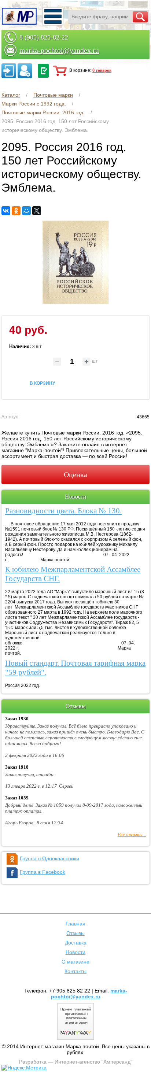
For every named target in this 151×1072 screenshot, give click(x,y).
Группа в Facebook (42, 872)
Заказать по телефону (43, 71)
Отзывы (75, 933)
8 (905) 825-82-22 (43, 37)
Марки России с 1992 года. (33, 104)
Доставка (75, 943)
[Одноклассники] (16, 210)
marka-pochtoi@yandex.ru (59, 50)
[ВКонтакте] (5, 210)
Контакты (75, 971)
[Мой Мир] (26, 210)
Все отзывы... (132, 834)
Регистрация (25, 70)
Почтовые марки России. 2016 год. (43, 112)
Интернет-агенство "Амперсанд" (93, 1062)
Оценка (75, 474)
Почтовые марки (53, 95)
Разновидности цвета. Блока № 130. (63, 510)
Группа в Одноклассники (49, 858)
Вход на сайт (8, 70)
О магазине (75, 962)
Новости (75, 952)
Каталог (10, 95)
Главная (75, 924)
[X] (36, 210)
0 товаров (101, 70)
